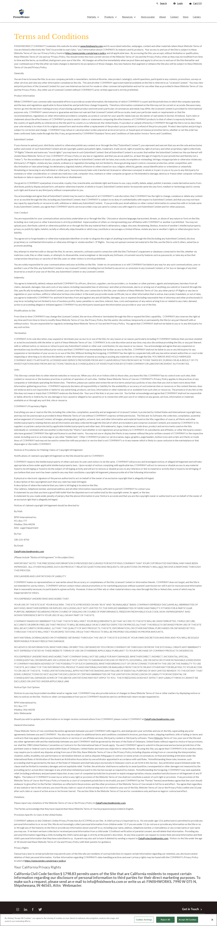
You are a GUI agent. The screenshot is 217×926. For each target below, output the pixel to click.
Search (161, 3)
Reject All (165, 919)
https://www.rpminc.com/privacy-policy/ (45, 860)
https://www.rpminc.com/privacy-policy (85, 53)
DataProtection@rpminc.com (29, 551)
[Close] (212, 919)
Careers (197, 16)
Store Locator (148, 16)
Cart (195, 3)
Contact (174, 16)
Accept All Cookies (187, 919)
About (162, 16)
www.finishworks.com (91, 46)
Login (178, 3)
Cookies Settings (144, 919)
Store (185, 16)
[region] (108, 920)
